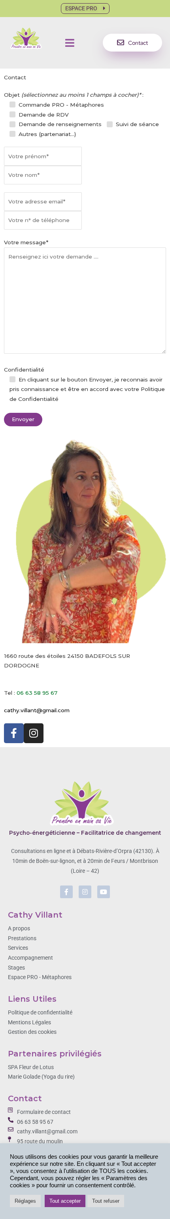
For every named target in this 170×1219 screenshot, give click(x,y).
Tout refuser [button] (105, 1201)
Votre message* (26, 242)
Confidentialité (84, 384)
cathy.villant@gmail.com (37, 710)
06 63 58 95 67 (37, 693)
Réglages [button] (25, 1201)
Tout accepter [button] (65, 1201)
